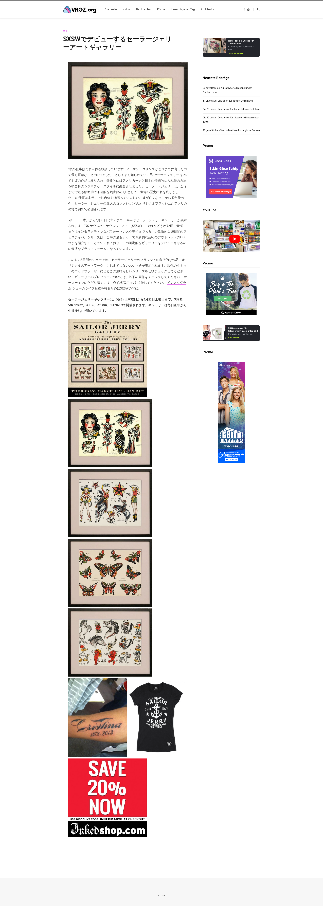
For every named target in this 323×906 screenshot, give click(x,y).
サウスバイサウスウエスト (109, 226)
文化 (65, 31)
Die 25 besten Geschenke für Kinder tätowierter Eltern (231, 109)
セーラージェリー (166, 175)
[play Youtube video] (235, 239)
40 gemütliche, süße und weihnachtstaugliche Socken (231, 130)
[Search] (256, 9)
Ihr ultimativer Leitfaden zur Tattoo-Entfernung (228, 100)
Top (162, 895)
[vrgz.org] (80, 9)
